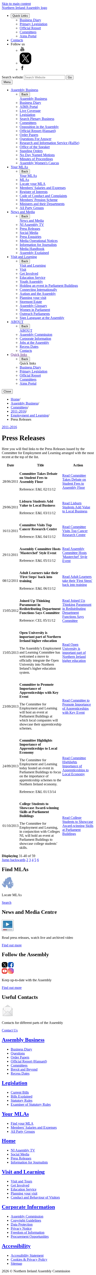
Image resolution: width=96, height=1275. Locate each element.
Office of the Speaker (35, 147)
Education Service (32, 277)
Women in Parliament (35, 310)
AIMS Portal (29, 107)
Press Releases (30, 229)
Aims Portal (28, 36)
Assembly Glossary (33, 306)
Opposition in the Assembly (39, 127)
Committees (28, 32)
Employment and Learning (29, 415)
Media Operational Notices (39, 241)
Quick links (19, 354)
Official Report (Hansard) (38, 131)
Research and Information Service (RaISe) (49, 143)
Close (7, 391)
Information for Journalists (38, 245)
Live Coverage (30, 111)
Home (15, 399)
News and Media (23, 212)
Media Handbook (32, 249)
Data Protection (22, 1224)
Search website (12, 77)
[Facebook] (22, 69)
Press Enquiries (30, 237)
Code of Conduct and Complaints (43, 196)
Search (6, 902)
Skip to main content (16, 4)
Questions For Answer (35, 139)
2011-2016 (18, 411)
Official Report (30, 28)
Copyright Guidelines (26, 1220)
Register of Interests (34, 192)
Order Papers (29, 135)
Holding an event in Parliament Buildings (49, 285)
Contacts (17, 40)
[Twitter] (25, 63)
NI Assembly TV (32, 224)
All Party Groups (32, 208)
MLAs (24, 180)
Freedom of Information (27, 1232)
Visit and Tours (21, 1181)
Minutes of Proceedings (36, 159)
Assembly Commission (36, 334)
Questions (18, 1053)
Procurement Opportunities (30, 1236)
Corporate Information (35, 338)
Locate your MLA (33, 184)
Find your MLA (22, 1123)
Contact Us (10, 1030)
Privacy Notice (21, 1228)
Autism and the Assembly (38, 294)
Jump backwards (13, 860)
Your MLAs (19, 167)
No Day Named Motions (37, 155)
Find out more (12, 945)
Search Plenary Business (37, 119)
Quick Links (20, 15)
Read (74, 481)
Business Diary (30, 20)
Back (24, 94)
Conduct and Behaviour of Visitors (35, 1197)
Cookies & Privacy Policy (29, 1259)
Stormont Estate (31, 302)
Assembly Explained (34, 253)
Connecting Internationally (38, 289)
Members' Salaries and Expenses (43, 188)
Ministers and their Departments (42, 204)
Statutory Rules (21, 1100)
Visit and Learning (24, 257)
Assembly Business (24, 90)
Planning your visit (33, 298)
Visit (23, 269)
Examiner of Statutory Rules (31, 1104)
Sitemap (16, 1263)
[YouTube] (22, 50)
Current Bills (20, 1092)
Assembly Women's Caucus (39, 163)
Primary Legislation (33, 24)
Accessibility (16, 1246)
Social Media (29, 233)
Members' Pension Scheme (39, 200)
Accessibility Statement (27, 1255)
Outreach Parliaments (35, 314)
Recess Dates (29, 346)
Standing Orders (31, 151)
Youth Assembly (31, 281)
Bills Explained (21, 1096)
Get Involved (29, 273)
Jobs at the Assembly (34, 342)
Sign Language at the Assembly (42, 318)
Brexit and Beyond (24, 1069)
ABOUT (17, 322)
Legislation (27, 115)
